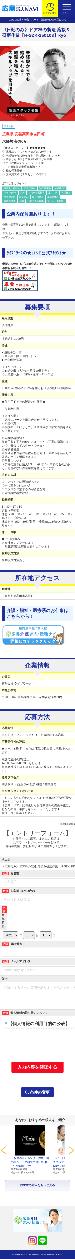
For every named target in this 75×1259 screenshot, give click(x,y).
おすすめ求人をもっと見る (37, 1185)
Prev (3, 1150)
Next (71, 1150)
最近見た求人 (50, 13)
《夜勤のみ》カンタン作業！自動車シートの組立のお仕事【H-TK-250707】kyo (30, 1162)
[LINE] (42, 1240)
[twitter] (32, 1240)
